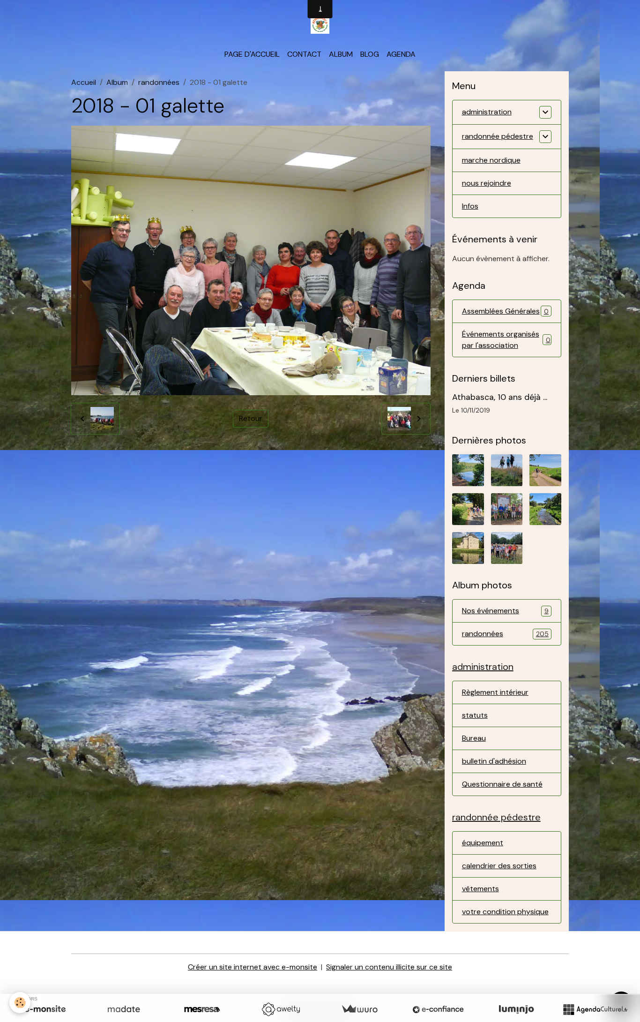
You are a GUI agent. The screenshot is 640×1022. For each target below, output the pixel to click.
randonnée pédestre (497, 136)
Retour (250, 418)
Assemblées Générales (505, 311)
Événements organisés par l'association (506, 339)
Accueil (83, 82)
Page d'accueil (252, 54)
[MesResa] (202, 1009)
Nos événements (505, 611)
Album (341, 54)
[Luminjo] (516, 1009)
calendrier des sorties (499, 866)
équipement (482, 843)
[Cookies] (19, 1002)
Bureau (474, 738)
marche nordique (491, 160)
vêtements (480, 889)
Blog (369, 54)
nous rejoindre (486, 183)
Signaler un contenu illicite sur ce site (389, 967)
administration (487, 112)
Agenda (401, 54)
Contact (304, 54)
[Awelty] (281, 1009)
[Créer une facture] (359, 1009)
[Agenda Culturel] (595, 1009)
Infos (470, 206)
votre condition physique (505, 912)
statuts (475, 715)
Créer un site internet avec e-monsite (252, 967)
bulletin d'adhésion (494, 761)
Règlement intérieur (495, 692)
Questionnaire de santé (502, 784)
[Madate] (124, 1009)
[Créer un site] (45, 1009)
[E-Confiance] (438, 1009)
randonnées (158, 82)
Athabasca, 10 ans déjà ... (499, 397)
